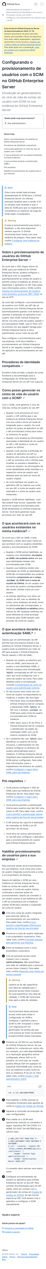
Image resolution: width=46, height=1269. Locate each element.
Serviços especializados (27, 1257)
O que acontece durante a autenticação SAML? (21, 631)
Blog (4, 1259)
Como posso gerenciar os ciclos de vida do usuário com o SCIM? (21, 394)
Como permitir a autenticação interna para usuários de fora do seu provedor (23, 925)
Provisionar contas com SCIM (18, 15)
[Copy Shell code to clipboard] (40, 1086)
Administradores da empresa (18, 9)
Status (4, 1257)
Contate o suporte (12, 1232)
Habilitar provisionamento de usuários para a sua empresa (21, 855)
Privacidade (34, 1254)
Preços (12, 1257)
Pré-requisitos (12, 781)
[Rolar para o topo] (40, 1263)
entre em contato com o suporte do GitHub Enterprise (21, 50)
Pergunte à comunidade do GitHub (19, 1228)
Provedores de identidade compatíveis (21, 364)
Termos (24, 1254)
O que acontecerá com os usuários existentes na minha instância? (21, 527)
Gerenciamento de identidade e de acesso (24, 12)
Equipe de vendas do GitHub (29, 1106)
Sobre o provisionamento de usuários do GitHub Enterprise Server (23, 256)
